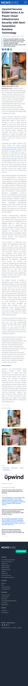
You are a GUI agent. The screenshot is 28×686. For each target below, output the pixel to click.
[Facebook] (2, 625)
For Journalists (5, 596)
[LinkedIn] (6, 625)
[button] (25, 2)
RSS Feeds (4, 602)
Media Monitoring (5, 569)
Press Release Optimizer (7, 577)
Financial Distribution (6, 561)
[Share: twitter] (5, 49)
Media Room (4, 573)
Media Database (5, 565)
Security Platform (6, 469)
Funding (21, 467)
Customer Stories (5, 587)
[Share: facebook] (2, 49)
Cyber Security (14, 467)
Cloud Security (6, 467)
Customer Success (6, 575)
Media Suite (4, 563)
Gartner (13, 151)
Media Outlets (5, 604)
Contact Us (4, 610)
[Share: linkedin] (8, 49)
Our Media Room (5, 589)
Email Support (5, 612)
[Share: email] (10, 49)
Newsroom (4, 598)
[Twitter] (4, 625)
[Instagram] (8, 625)
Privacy (14, 627)
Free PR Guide (21, 551)
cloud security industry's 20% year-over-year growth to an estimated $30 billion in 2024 (14, 147)
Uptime (19, 627)
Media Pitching (5, 567)
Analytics (3, 571)
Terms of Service (6, 627)
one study (13, 158)
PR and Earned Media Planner (9, 600)
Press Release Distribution (8, 559)
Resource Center (5, 594)
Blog (2, 585)
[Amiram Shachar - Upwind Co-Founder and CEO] (14, 84)
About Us (3, 583)
